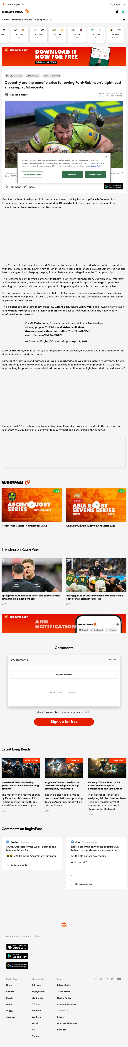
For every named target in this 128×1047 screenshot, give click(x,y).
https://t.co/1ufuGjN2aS (75, 331)
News (5, 19)
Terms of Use (63, 991)
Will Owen (85, 306)
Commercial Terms (66, 1004)
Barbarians (92, 286)
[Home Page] (15, 12)
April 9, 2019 (79, 341)
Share (31, 186)
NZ (33, 1029)
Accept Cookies (96, 174)
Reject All (72, 174)
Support (61, 1016)
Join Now (36, 985)
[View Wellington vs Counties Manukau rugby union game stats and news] (77, 35)
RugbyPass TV (43, 19)
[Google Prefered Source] (112, 186)
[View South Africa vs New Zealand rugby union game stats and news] (38, 35)
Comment (15, 186)
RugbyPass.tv (38, 991)
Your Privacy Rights (32, 174)
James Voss (16, 350)
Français (36, 1036)
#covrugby (53, 331)
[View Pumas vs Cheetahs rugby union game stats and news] (19, 35)
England (66, 286)
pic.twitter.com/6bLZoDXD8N (43, 335)
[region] (64, 168)
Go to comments (17, 864)
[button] (124, 19)
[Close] (106, 156)
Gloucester (65, 203)
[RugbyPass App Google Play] (64, 956)
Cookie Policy (64, 998)
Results (9, 998)
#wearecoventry (35, 331)
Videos (9, 1010)
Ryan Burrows (16, 310)
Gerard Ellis (62, 306)
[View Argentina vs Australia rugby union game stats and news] (57, 35)
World (35, 1023)
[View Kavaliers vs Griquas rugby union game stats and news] (115, 35)
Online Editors (19, 94)
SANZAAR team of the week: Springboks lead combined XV (31, 848)
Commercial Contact (67, 1023)
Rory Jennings (50, 310)
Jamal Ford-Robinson (26, 207)
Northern (36, 1010)
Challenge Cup (101, 282)
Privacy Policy (64, 985)
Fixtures (10, 991)
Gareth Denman (100, 199)
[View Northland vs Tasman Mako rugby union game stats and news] (96, 35)
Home (9, 985)
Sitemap (10, 1017)
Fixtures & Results (22, 19)
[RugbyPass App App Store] (64, 947)
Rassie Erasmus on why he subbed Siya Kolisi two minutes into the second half (95, 848)
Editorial (61, 1029)
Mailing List (37, 998)
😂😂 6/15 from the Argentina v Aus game (31, 855)
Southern (36, 1016)
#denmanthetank (73, 327)
